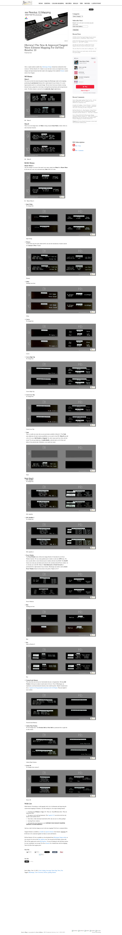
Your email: (75, 24)
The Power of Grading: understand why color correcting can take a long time (84, 107)
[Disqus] (44, 904)
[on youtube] (92, 930)
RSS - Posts (78, 146)
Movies (87, 3)
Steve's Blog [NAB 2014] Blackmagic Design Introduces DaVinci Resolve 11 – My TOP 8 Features (85, 115)
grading (50, 872)
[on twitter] (81, 930)
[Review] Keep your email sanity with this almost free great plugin (84, 52)
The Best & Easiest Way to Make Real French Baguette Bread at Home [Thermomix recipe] (83, 45)
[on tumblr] (86, 930)
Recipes (68, 3)
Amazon (48, 843)
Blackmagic (31, 872)
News (41, 3)
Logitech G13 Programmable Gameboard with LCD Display (43, 687)
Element (62, 71)
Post (62, 870)
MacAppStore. (43, 841)
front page (48, 870)
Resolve (54, 872)
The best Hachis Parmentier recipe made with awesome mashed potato (85, 122)
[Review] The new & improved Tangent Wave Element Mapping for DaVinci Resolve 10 (46, 48)
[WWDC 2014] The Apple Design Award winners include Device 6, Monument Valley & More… (84, 38)
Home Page (54, 870)
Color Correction (39, 872)
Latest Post (96, 3)
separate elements (49, 831)
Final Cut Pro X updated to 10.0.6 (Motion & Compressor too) (83, 102)
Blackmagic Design (46, 67)
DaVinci (45, 872)
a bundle (42, 831)
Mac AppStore (41, 839)
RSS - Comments (79, 150)
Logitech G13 (51, 815)
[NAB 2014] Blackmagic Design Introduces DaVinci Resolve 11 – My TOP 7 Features (85, 41)
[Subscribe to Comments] (74, 150)
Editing (47, 3)
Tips (81, 3)
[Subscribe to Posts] (74, 146)
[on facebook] (74, 930)
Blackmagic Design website (60, 837)
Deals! (75, 3)
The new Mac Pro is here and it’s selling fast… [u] (84, 48)
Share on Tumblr (54, 852)
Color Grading (58, 3)
